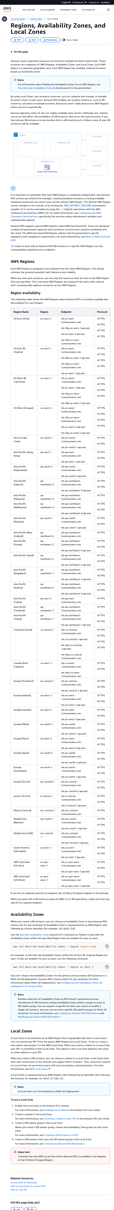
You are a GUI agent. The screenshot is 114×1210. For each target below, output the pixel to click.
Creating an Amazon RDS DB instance (79, 1013)
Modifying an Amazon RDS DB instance (39, 1016)
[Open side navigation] (4, 19)
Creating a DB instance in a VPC (61, 1135)
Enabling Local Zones (55, 1109)
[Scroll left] (20, 9)
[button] (19, 51)
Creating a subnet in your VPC (60, 1118)
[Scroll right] (97, 9)
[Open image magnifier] (13, 188)
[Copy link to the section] (8, 261)
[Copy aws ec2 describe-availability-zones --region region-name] (107, 946)
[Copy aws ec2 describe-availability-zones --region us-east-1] (107, 967)
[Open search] (108, 10)
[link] (52, 18)
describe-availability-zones (34, 934)
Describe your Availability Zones (35, 87)
